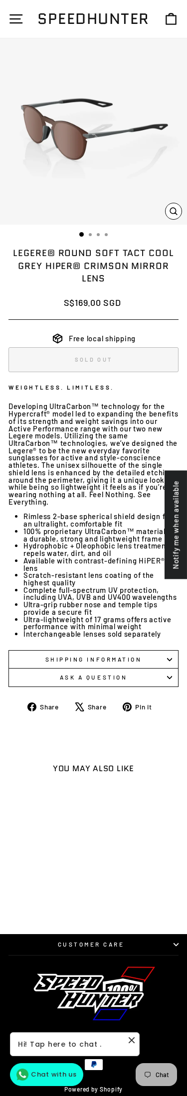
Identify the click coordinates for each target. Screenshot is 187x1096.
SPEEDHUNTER (93, 18)
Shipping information (93, 659)
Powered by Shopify (93, 1089)
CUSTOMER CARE (91, 944)
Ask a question (93, 677)
